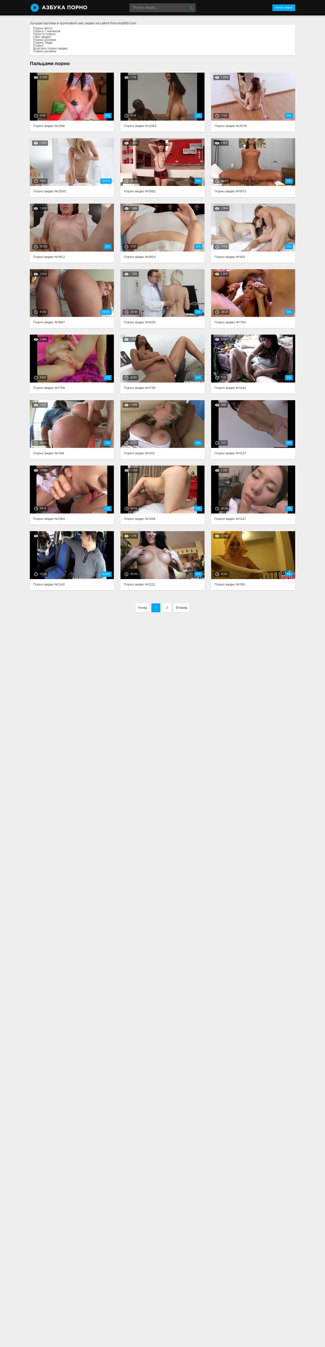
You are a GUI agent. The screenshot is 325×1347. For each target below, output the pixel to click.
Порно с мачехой (46, 31)
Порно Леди (42, 43)
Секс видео (42, 37)
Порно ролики (44, 40)
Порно (38, 45)
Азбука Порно (64, 7)
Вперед (181, 607)
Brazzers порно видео (50, 48)
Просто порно (44, 34)
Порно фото (43, 28)
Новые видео (284, 7)
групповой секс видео (77, 23)
